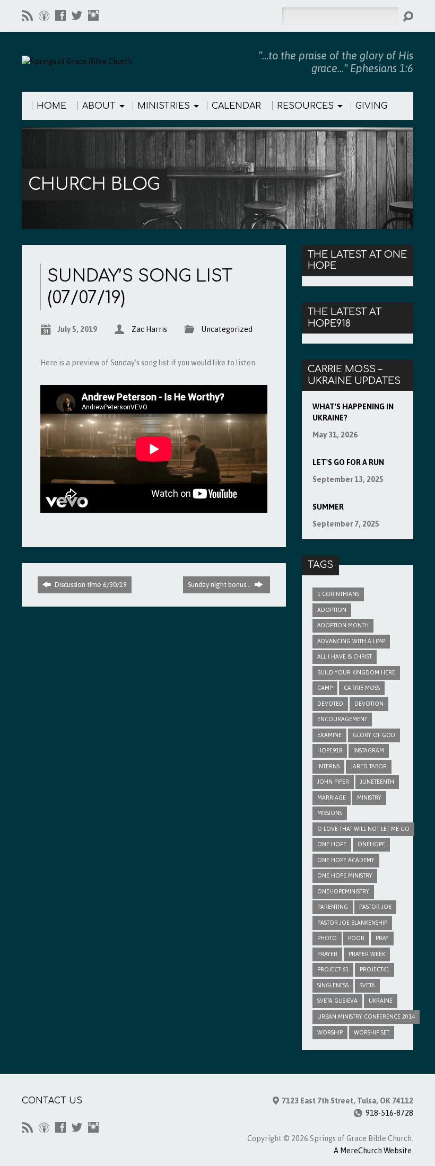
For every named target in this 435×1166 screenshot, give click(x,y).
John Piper (333, 781)
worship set (371, 1032)
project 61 (333, 969)
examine (329, 735)
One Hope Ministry (344, 875)
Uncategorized (227, 329)
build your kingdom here (356, 672)
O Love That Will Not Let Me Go (363, 829)
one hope (331, 844)
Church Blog (94, 184)
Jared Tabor (369, 766)
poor (356, 938)
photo (327, 938)
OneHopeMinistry (343, 891)
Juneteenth (377, 781)
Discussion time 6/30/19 (90, 585)
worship (330, 1032)
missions (329, 813)
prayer (327, 954)
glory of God (374, 735)
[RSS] (27, 15)
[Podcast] (44, 15)
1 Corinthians (338, 594)
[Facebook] (60, 15)
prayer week (367, 954)
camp (325, 688)
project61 (374, 969)
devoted (330, 703)
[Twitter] (77, 15)
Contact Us (52, 1101)
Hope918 (329, 750)
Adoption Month (343, 625)
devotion (369, 703)
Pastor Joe (375, 907)
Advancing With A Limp (351, 641)
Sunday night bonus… (220, 585)
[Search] (408, 16)
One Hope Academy (346, 860)
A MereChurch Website (373, 1150)
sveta (367, 985)
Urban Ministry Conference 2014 (366, 1016)
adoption (331, 610)
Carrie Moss (362, 688)
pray (382, 938)
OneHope (371, 844)
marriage (331, 797)
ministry (369, 797)
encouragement (342, 719)
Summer (328, 507)
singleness (333, 985)
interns (328, 766)
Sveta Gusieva (337, 1000)
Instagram (368, 750)
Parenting (332, 907)
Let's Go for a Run (348, 462)
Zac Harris (149, 329)
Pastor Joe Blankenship (352, 922)
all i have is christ (344, 656)
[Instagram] (93, 15)
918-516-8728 (389, 1113)
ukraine (381, 1000)
